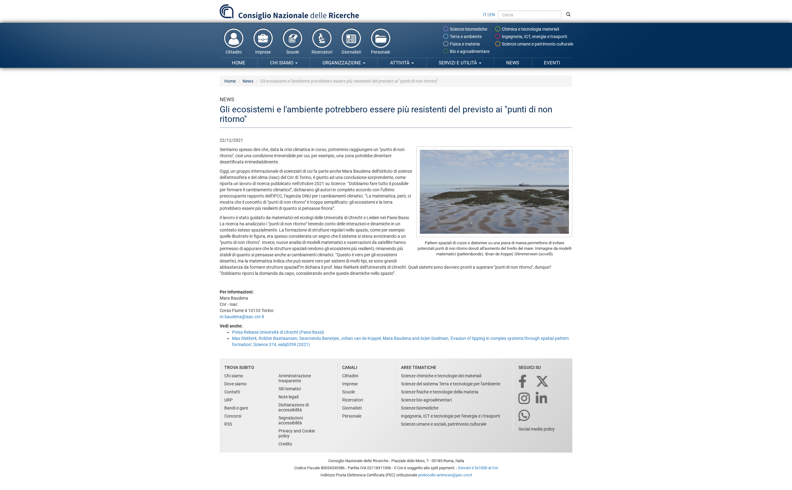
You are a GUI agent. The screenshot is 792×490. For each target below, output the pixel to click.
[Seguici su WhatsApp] (525, 416)
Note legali (288, 396)
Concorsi (232, 416)
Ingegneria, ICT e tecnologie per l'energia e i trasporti (450, 416)
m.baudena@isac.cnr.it (242, 316)
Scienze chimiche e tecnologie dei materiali (441, 375)
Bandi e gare (236, 407)
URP (228, 399)
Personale (380, 52)
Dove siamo (235, 383)
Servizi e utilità (458, 63)
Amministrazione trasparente (294, 378)
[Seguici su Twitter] (543, 382)
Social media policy (537, 429)
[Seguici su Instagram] (525, 399)
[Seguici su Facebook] (523, 382)
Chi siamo (282, 63)
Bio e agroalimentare (469, 51)
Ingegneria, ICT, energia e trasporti (534, 36)
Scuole (292, 52)
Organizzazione (342, 63)
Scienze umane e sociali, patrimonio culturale (443, 424)
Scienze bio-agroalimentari (426, 399)
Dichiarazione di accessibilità (293, 407)
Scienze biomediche (468, 29)
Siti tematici (289, 388)
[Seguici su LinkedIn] (542, 399)
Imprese (263, 52)
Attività (400, 63)
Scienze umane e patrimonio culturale (537, 43)
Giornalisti (351, 52)
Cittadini (234, 52)
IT (485, 14)
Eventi (552, 63)
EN (492, 14)
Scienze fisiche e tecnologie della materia (439, 391)
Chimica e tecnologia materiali (530, 29)
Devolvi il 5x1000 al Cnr (478, 468)
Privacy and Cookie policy (296, 433)
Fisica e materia (464, 43)
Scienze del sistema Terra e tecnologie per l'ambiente (450, 383)
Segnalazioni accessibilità (290, 420)
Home (238, 63)
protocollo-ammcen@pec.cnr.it (445, 475)
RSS (228, 424)
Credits (285, 443)
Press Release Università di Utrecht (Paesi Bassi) (278, 332)
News (512, 63)
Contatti (232, 391)
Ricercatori (322, 52)
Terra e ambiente (465, 36)
